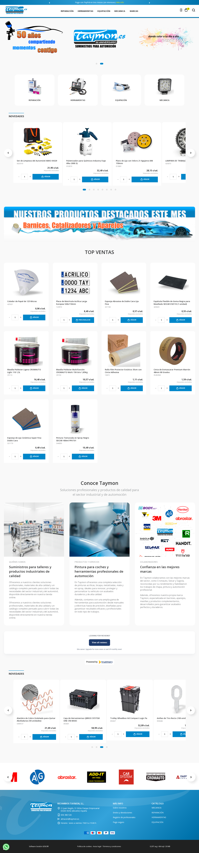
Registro (176, 10)
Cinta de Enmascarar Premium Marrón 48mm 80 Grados (172, 371)
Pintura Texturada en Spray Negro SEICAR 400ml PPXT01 (72, 439)
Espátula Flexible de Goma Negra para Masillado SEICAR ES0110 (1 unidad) (172, 302)
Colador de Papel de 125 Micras (22, 301)
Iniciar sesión (181, 10)
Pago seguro (118, 822)
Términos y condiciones (112, 846)
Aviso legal (97, 846)
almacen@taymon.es (70, 819)
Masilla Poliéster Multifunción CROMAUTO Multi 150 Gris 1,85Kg (72, 371)
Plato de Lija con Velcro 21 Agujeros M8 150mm (134, 162)
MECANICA (119, 11)
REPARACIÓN (67, 11)
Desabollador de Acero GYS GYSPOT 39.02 (36, 718)
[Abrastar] (67, 777)
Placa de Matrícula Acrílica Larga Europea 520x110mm (71, 302)
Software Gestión (35, 846)
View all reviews (99, 642)
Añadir (47, 176)
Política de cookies (84, 846)
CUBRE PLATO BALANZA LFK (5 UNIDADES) (129, 718)
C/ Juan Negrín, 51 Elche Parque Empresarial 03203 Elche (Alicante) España (80, 809)
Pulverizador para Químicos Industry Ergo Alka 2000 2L (86, 162)
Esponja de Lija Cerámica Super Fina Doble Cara (24, 439)
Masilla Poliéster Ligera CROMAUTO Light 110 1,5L (24, 371)
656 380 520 (66, 815)
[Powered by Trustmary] (99, 662)
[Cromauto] (155, 777)
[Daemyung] (185, 777)
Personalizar (84, 320)
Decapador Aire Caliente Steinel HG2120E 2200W (82, 719)
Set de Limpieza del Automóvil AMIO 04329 (37, 160)
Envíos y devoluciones (122, 812)
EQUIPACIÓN (103, 11)
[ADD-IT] (96, 777)
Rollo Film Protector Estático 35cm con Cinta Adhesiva (123, 371)
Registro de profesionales (124, 817)
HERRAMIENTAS (85, 11)
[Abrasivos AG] (37, 777)
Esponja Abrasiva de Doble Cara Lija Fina (122, 302)
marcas (134, 11)
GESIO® (45, 846)
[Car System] (126, 777)
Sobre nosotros (120, 807)
